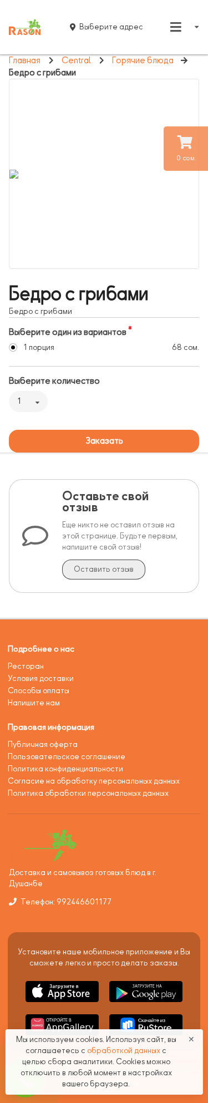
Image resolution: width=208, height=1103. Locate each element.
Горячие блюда (143, 60)
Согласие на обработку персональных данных (94, 781)
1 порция (38, 347)
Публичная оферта (43, 744)
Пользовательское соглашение (66, 757)
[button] (63, 1004)
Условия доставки (41, 678)
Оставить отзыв (104, 569)
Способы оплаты (38, 691)
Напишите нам (34, 703)
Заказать (104, 441)
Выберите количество (54, 381)
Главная (24, 60)
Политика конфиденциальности (65, 769)
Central (76, 60)
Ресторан (26, 666)
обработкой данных (124, 1050)
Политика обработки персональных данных (88, 793)
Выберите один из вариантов (67, 332)
